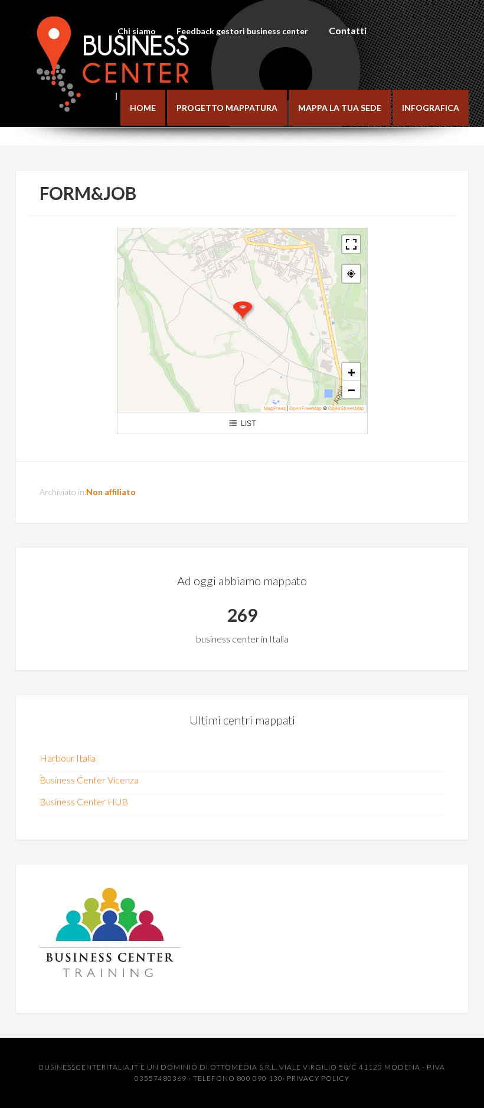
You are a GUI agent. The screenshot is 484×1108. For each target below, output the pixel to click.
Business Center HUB (84, 801)
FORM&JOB (88, 193)
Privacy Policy (318, 1078)
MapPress (275, 408)
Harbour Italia (68, 757)
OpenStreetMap (346, 408)
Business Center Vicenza (89, 779)
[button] (242, 310)
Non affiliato (111, 492)
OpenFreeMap (305, 408)
